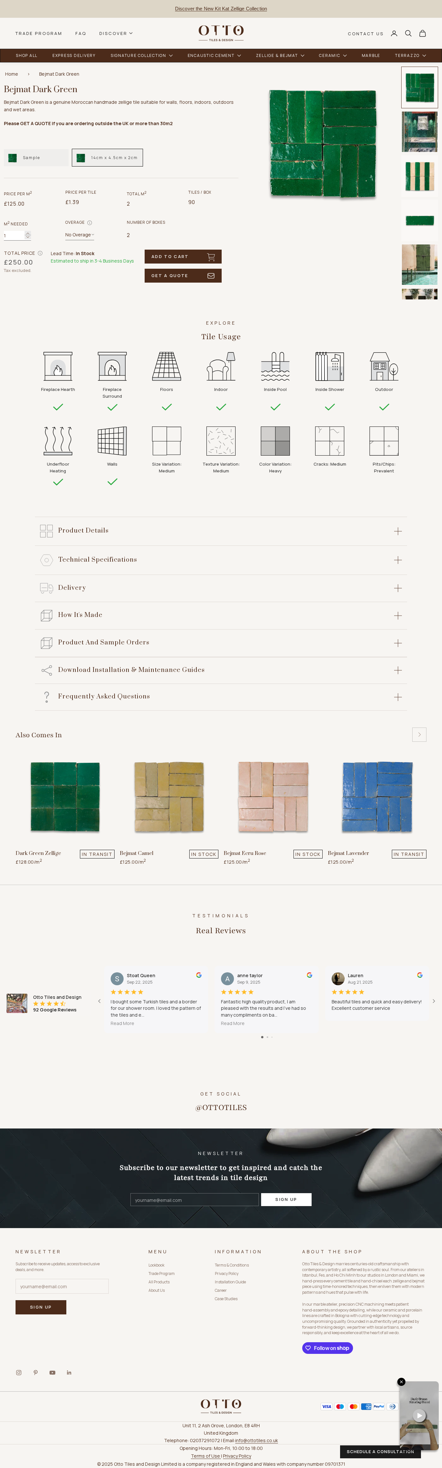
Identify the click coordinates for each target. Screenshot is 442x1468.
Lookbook (156, 1265)
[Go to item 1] (419, 87)
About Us (157, 1290)
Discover (113, 33)
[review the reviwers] (199, 975)
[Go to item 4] (419, 220)
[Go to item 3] (419, 176)
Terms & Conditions (232, 1265)
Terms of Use (206, 1456)
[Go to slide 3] (271, 1037)
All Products (159, 1282)
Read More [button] (122, 1023)
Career (221, 1290)
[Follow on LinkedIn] (69, 1372)
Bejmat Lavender (348, 853)
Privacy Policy (226, 1273)
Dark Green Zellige (38, 853)
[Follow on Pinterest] (35, 1372)
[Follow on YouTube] (52, 1372)
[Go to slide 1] (262, 1037)
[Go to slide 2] (267, 1037)
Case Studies (226, 1298)
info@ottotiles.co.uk (256, 1440)
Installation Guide (230, 1282)
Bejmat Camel (136, 853)
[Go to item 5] (419, 265)
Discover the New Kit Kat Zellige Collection (221, 8)
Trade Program (39, 33)
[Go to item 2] (419, 132)
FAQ (80, 33)
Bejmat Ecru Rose (245, 853)
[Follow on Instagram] (19, 1372)
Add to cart (170, 256)
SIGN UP (286, 1199)
